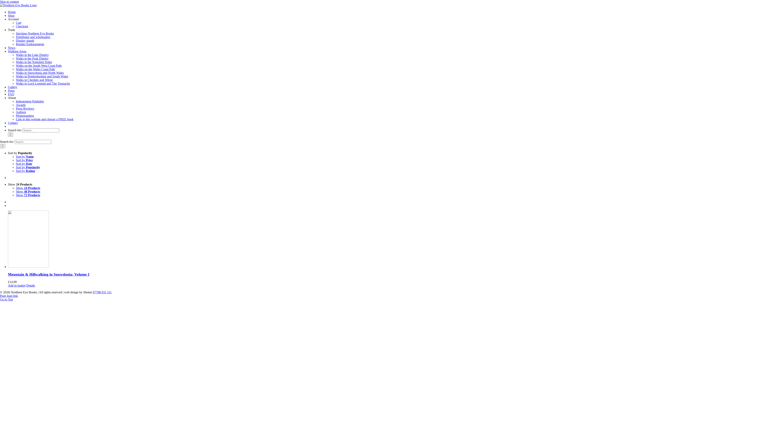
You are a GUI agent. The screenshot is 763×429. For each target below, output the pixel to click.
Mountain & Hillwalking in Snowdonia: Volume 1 (49, 274)
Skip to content (9, 1)
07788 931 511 (102, 292)
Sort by (25, 156)
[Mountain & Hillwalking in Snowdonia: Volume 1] (385, 240)
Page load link (9, 296)
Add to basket (16, 285)
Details (30, 285)
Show (28, 188)
